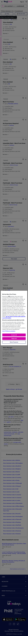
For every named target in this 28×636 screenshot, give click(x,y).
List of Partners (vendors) (8, 331)
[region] (14, 318)
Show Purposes (14, 342)
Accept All (14, 335)
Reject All (14, 338)
